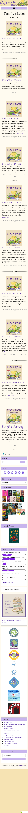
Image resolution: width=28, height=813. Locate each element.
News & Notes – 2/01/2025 (11, 164)
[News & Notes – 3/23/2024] (14, 200)
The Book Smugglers (9, 741)
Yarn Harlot (6, 745)
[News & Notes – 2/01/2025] (14, 162)
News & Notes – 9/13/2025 (11, 80)
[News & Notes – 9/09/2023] (14, 335)
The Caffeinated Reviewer (10, 743)
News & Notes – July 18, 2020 (13, 382)
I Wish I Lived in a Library (10, 734)
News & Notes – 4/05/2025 (11, 118)
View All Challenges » (7, 582)
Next (8, 454)
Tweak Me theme (21, 765)
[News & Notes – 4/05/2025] (14, 116)
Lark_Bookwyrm (16, 52)
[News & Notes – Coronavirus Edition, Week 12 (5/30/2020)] (14, 424)
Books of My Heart (8, 728)
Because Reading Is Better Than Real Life (14, 724)
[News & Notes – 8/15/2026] (14, 36)
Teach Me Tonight (8, 739)
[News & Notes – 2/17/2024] (14, 246)
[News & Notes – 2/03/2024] (14, 291)
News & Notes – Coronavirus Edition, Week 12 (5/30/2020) (12, 427)
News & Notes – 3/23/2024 (11, 202)
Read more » (20, 133)
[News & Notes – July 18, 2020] (14, 380)
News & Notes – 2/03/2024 (11, 293)
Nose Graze (14, 766)
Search (22, 462)
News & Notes (23, 52)
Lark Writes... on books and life (11, 735)
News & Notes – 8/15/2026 (11, 38)
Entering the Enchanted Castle (11, 730)
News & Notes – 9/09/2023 (11, 337)
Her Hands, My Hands (9, 732)
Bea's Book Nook (8, 722)
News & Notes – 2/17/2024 (11, 248)
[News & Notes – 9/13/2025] (14, 78)
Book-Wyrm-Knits (8, 726)
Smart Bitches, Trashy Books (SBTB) (13, 737)
